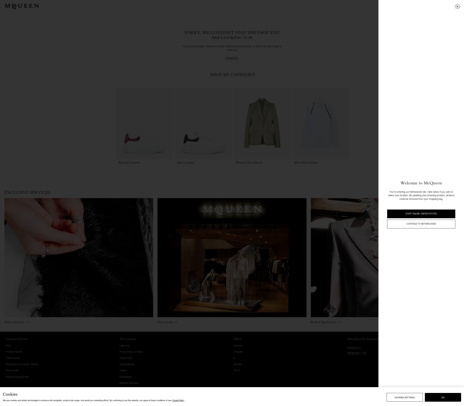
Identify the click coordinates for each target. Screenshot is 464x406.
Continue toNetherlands (421, 224)
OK (443, 397)
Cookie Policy (178, 400)
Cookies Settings (405, 397)
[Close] (457, 6)
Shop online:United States (421, 214)
